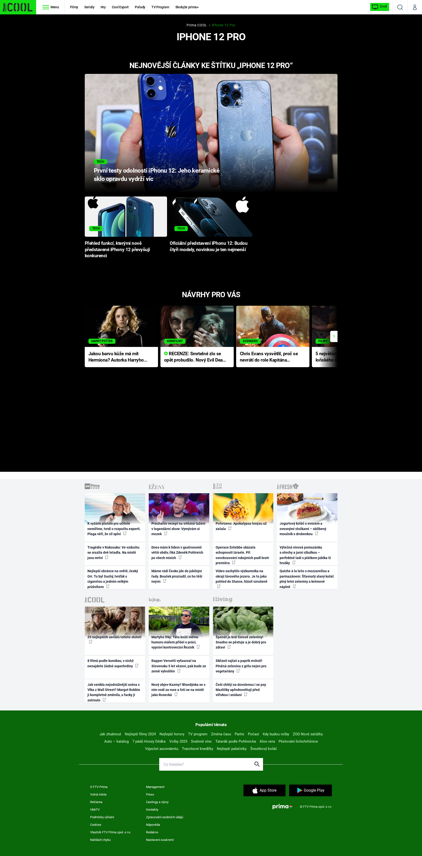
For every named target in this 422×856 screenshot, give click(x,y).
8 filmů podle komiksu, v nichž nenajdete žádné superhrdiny (110, 663)
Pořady (140, 7)
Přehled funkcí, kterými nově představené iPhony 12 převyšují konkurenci (117, 250)
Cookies (95, 824)
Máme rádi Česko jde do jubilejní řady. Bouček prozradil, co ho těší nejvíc (176, 576)
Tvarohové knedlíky (197, 749)
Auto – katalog (116, 741)
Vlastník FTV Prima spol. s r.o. (110, 832)
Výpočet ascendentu (161, 749)
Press (150, 794)
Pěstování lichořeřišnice (298, 741)
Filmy (74, 7)
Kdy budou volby (276, 734)
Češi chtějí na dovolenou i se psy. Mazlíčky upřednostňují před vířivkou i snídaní (241, 690)
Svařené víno (201, 741)
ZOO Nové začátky (308, 734)
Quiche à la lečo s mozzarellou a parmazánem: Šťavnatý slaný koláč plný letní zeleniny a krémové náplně (307, 579)
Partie (239, 734)
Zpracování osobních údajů (164, 817)
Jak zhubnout (110, 734)
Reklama (96, 802)
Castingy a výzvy (157, 802)
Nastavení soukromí (160, 840)
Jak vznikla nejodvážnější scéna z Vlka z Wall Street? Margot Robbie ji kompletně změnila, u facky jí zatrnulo (113, 692)
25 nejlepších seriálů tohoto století (114, 637)
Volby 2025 (178, 741)
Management (155, 787)
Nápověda (153, 824)
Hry (103, 7)
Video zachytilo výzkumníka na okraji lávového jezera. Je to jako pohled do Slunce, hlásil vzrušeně (241, 576)
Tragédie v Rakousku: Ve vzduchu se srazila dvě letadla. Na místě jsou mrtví (113, 552)
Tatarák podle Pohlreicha (235, 741)
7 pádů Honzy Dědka (149, 741)
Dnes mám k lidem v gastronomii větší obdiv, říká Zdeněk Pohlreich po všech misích (177, 552)
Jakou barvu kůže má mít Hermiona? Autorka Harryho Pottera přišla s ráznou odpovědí (116, 357)
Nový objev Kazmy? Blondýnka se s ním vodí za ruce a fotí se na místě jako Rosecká (178, 690)
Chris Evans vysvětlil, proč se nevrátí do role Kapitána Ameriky (269, 357)
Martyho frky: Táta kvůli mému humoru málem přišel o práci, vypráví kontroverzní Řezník (174, 642)
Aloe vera (267, 741)
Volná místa (98, 794)
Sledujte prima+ (187, 7)
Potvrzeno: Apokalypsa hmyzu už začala (241, 526)
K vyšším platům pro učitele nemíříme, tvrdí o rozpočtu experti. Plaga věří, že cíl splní (114, 528)
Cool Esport (120, 7)
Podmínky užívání (102, 817)
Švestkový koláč (263, 749)
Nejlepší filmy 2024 (140, 734)
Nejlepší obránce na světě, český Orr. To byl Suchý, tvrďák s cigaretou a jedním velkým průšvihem (112, 579)
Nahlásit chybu (100, 840)
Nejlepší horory (171, 734)
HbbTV (95, 809)
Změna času (221, 734)
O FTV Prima (98, 787)
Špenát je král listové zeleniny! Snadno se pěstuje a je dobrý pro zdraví (241, 642)
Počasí (253, 734)
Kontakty (152, 809)
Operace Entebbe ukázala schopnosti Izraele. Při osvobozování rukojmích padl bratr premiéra (242, 555)
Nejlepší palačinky (232, 749)
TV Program (160, 7)
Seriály (89, 7)
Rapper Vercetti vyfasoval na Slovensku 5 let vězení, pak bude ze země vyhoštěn (178, 666)
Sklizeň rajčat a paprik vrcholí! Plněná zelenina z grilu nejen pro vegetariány (241, 666)
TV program (197, 734)
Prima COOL (197, 25)
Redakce (152, 832)
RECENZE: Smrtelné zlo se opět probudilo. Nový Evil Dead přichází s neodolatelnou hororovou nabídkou (194, 357)
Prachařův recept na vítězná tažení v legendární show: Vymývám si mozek (178, 528)
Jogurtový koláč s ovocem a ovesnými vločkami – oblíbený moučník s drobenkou (303, 528)
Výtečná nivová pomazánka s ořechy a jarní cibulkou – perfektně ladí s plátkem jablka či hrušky (305, 555)
